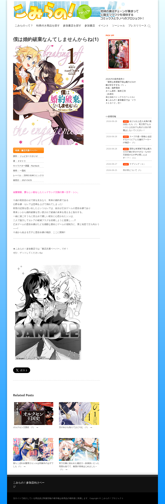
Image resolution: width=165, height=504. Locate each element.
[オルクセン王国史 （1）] (33, 424)
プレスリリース (137, 25)
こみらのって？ (24, 25)
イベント (103, 25)
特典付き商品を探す (48, 25)
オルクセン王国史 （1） (24, 427)
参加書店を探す (72, 25)
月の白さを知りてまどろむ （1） (74, 427)
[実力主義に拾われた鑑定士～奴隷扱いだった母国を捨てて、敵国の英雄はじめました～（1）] (79, 460)
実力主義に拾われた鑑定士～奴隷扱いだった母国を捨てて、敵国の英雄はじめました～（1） (79, 466)
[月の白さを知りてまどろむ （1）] (79, 424)
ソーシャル (118, 25)
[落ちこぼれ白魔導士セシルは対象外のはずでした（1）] (33, 460)
